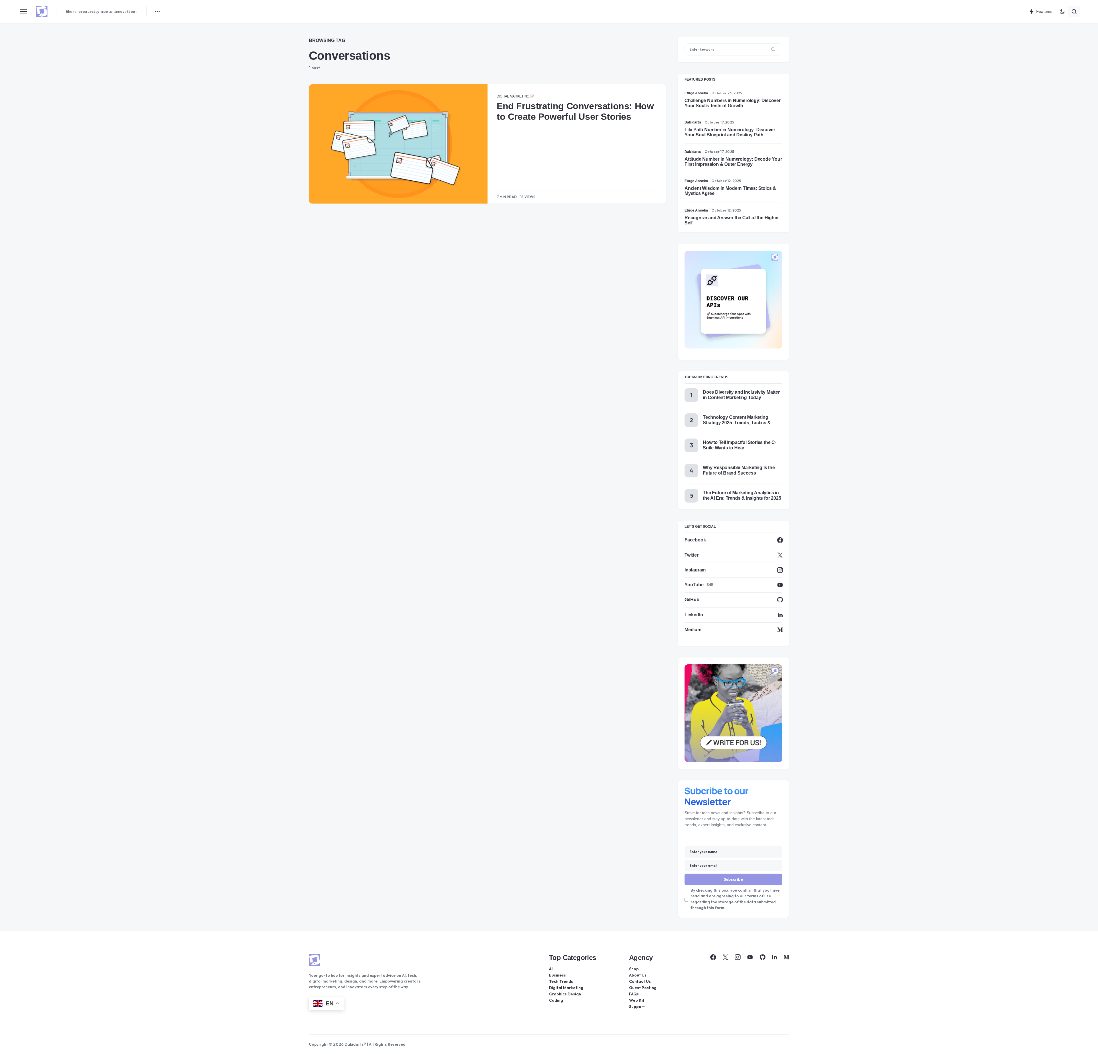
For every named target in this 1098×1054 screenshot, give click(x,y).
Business (557, 975)
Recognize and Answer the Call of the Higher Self (732, 220)
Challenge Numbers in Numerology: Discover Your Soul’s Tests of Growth (733, 103)
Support (637, 1007)
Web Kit (637, 1000)
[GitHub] (762, 957)
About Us (638, 975)
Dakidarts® (356, 1044)
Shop (634, 969)
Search (773, 49)
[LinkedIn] (774, 957)
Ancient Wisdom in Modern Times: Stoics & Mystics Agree (730, 191)
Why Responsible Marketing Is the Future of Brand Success (739, 470)
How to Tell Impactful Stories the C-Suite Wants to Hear (739, 445)
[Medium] (786, 957)
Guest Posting (643, 988)
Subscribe (733, 879)
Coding (556, 1000)
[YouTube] (750, 957)
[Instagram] (738, 957)
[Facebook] (713, 957)
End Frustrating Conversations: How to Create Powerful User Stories (575, 111)
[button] (23, 11)
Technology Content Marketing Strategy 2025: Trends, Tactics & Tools (737, 420)
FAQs (634, 994)
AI (551, 969)
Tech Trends (561, 981)
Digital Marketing (566, 988)
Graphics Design (565, 994)
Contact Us (640, 981)
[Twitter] (725, 957)
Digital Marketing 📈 (515, 96)
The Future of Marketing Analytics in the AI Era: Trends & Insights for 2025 (742, 495)
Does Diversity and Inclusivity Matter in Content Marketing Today (741, 395)
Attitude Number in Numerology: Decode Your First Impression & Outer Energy (733, 162)
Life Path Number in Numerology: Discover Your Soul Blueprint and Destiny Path (730, 132)
